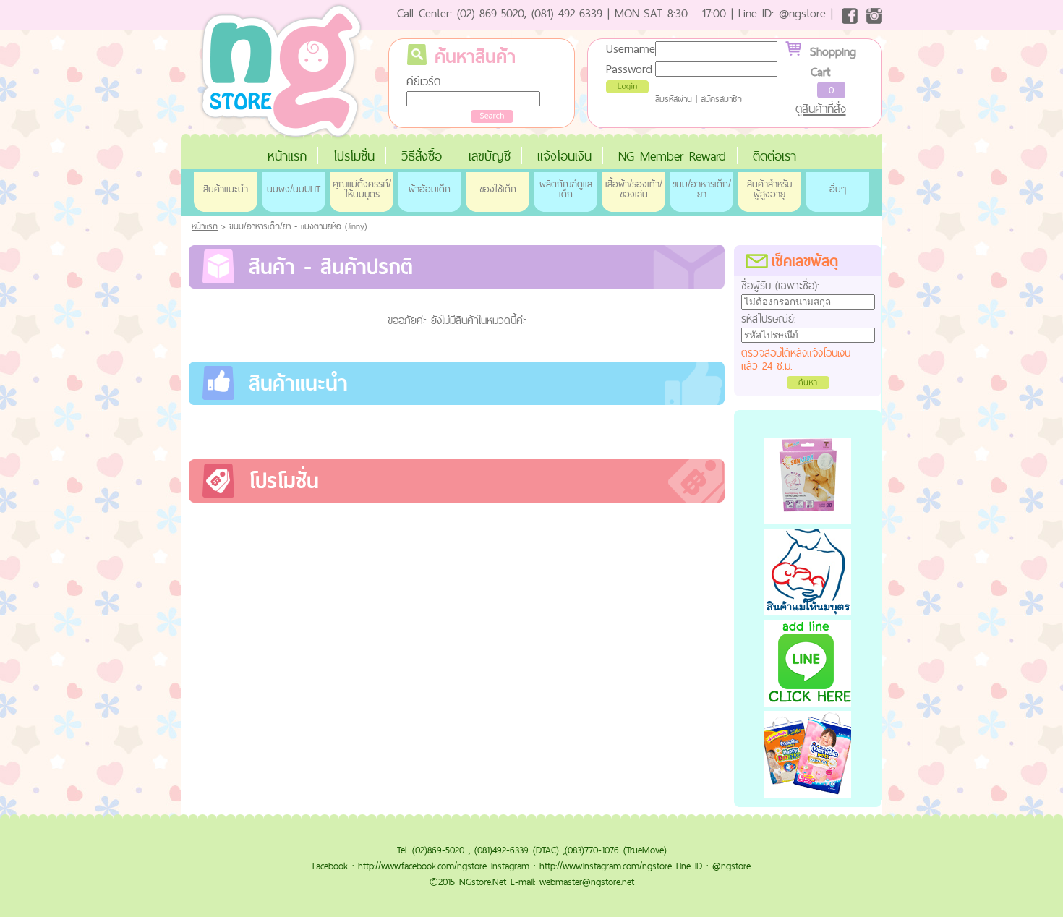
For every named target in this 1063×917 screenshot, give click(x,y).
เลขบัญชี (490, 156)
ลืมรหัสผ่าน (673, 99)
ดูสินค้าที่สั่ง (820, 108)
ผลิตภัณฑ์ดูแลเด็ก (565, 189)
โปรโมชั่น (354, 156)
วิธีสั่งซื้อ (421, 156)
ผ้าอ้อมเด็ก (430, 189)
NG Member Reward (672, 156)
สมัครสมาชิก (721, 99)
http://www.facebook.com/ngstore (422, 866)
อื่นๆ (837, 189)
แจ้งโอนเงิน (564, 156)
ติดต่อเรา (774, 156)
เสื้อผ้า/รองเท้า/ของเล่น (633, 189)
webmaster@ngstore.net (586, 882)
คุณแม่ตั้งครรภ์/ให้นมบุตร (362, 189)
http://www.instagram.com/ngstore (605, 866)
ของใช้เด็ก (497, 189)
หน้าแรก (287, 156)
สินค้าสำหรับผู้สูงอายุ (769, 189)
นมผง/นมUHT (293, 189)
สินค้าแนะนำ (225, 189)
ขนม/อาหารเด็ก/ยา (701, 189)
